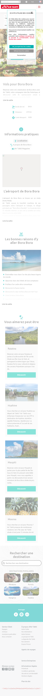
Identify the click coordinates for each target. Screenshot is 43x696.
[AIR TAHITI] (10, 7)
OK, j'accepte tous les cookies (21, 46)
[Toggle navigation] (39, 7)
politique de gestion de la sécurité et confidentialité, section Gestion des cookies (21, 37)
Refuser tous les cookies (21, 51)
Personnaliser (21, 55)
